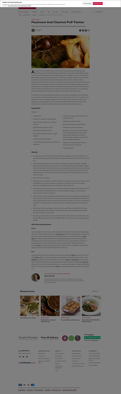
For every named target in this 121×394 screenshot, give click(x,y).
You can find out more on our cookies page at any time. (19, 5)
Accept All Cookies (98, 3)
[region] (60, 3)
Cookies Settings (87, 3)
